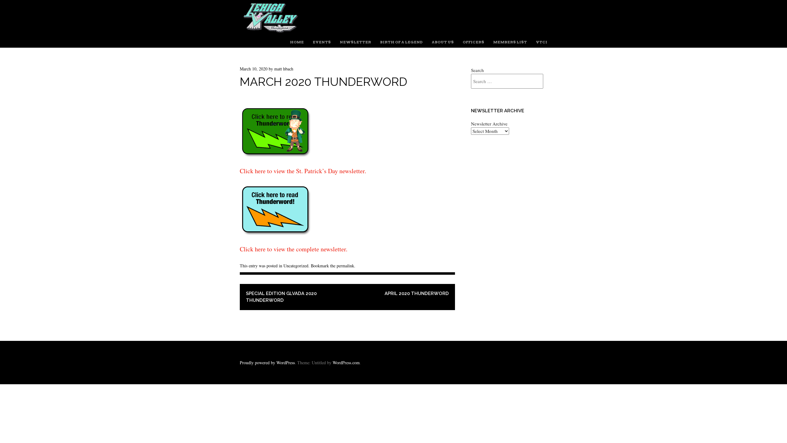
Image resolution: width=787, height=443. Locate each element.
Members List (510, 42)
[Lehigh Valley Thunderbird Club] (270, 31)
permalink (345, 266)
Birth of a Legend (401, 42)
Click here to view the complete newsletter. (293, 249)
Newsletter (355, 42)
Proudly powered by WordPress (267, 362)
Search (477, 70)
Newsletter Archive (489, 124)
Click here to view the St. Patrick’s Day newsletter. (303, 171)
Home (297, 42)
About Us (443, 42)
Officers (473, 42)
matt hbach (283, 69)
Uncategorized (295, 266)
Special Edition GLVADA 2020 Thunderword (281, 297)
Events (322, 42)
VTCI (541, 42)
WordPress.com (346, 362)
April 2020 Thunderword (417, 293)
